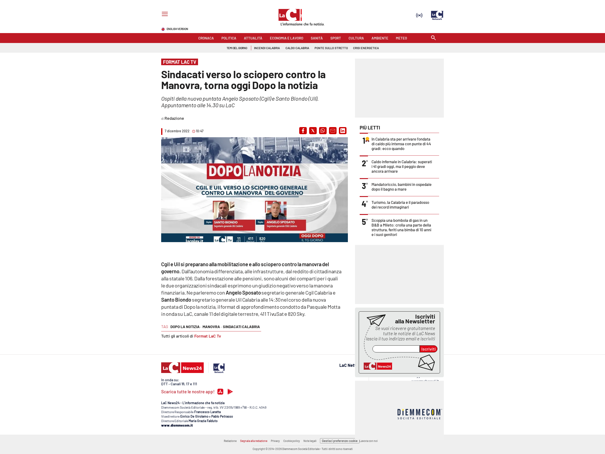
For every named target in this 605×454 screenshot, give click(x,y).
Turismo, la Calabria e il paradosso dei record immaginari (400, 204)
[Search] (433, 38)
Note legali (309, 440)
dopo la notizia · (185, 326)
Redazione (230, 440)
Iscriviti (428, 348)
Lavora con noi (368, 440)
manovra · (212, 326)
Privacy (275, 440)
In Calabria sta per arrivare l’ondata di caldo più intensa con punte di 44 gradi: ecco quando (401, 144)
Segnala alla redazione (253, 440)
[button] (303, 130)
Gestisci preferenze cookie (340, 441)
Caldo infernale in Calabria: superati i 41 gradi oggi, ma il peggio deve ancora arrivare (402, 166)
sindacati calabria (241, 326)
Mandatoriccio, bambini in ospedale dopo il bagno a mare (402, 186)
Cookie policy (291, 440)
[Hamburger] (164, 14)
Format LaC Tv (207, 335)
